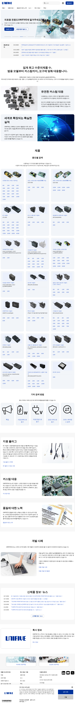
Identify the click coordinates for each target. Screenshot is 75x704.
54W (13, 228)
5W (3, 222)
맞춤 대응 (10, 8)
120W (4, 199)
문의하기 (69, 3)
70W (13, 230)
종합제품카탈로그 (21, 29)
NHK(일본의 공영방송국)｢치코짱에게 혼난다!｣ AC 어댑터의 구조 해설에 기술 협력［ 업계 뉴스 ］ (46, 46)
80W (8, 196)
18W (4, 188)
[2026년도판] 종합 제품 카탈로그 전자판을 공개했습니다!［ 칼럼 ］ (39, 52)
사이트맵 (42, 683)
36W (8, 191)
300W (63, 190)
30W (4, 191)
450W (17, 233)
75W (4, 196)
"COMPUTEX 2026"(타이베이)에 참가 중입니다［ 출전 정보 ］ (27, 607)
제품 (3, 8)
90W (13, 196)
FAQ (45, 8)
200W (54, 190)
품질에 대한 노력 (22, 8)
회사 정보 (37, 8)
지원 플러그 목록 (8, 462)
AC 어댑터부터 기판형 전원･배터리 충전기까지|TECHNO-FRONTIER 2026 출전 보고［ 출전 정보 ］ (37, 596)
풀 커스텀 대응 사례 (6, 683)
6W (3, 185)
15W (17, 185)
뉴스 (30, 8)
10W (8, 185)
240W (58, 190)
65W (17, 194)
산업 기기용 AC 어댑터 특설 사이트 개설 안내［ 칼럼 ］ (36, 55)
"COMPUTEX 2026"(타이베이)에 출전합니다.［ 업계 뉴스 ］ (27, 610)
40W (13, 191)
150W (63, 187)
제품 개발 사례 (43, 567)
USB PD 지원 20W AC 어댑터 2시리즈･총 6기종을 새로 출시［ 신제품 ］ (30, 599)
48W (4, 194)
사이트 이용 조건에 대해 (46, 680)
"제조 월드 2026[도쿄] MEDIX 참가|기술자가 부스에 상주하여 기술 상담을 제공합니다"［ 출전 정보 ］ (37, 604)
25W (17, 188)
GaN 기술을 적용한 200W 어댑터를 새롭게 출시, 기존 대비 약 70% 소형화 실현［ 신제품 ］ (45, 49)
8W (33, 258)
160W (67, 187)
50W (8, 194)
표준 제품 (3, 678)
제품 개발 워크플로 (44, 571)
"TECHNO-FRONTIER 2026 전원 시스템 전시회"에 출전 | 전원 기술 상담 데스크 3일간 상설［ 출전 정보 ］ (39, 601)
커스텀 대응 (6, 493)
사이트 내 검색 (44, 3)
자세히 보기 (9, 29)
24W (13, 188)
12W (13, 185)
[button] (7, 36)
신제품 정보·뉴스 (37, 616)
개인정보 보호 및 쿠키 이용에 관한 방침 (48, 676)
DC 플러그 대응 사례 (9, 466)
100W (17, 196)
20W (8, 188)
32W (54, 354)
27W (33, 318)
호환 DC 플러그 (5, 681)
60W (13, 194)
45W (17, 191)
